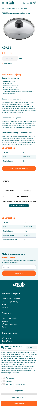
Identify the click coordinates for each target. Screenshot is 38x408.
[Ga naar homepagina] (10, 2)
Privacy (5, 304)
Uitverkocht (10, 58)
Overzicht (33, 347)
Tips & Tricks (7, 341)
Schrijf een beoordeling (19, 205)
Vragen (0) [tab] (27, 190)
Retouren (5, 307)
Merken (5, 321)
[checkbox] (7, 378)
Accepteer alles (19, 404)
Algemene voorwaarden (11, 298)
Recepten (5, 344)
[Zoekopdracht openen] (31, 3)
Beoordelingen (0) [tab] (10, 190)
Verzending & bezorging (11, 301)
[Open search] (4, 196)
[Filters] (9, 196)
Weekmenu (6, 338)
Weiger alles (19, 391)
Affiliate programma (9, 324)
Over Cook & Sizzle (9, 318)
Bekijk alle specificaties (19, 168)
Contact (5, 327)
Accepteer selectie (19, 397)
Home (3, 8)
